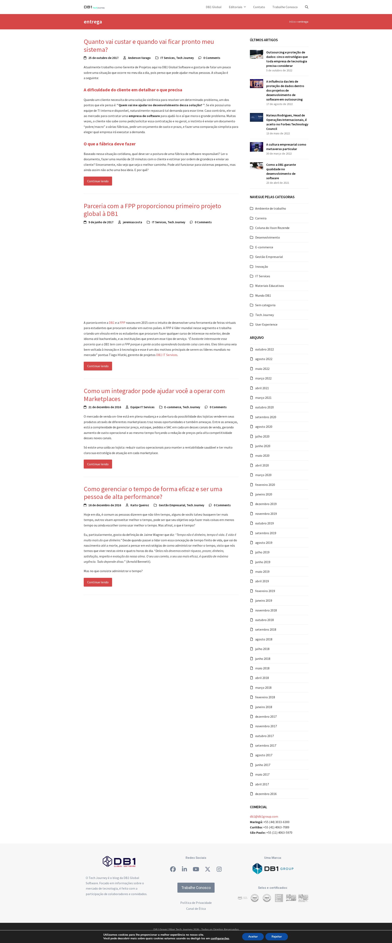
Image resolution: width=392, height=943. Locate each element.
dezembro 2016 (266, 794)
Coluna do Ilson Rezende (272, 228)
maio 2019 (262, 571)
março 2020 (263, 475)
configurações (220, 938)
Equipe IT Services (142, 407)
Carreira (260, 218)
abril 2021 (262, 388)
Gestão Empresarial (172, 505)
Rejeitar (277, 937)
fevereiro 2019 (265, 591)
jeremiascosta (132, 222)
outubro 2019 (264, 523)
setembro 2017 (265, 745)
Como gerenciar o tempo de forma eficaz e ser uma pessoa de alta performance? (153, 493)
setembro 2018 (265, 629)
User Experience (266, 324)
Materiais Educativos (269, 286)
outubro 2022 (264, 349)
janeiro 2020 (263, 494)
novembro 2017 (266, 726)
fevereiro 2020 (265, 485)
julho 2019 (262, 552)
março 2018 (263, 687)
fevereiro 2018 (265, 697)
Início (292, 21)
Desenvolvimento (267, 237)
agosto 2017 (263, 755)
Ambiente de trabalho (270, 208)
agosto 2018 (263, 639)
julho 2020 (262, 436)
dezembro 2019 (266, 504)
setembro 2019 (265, 533)
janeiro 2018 (263, 707)
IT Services (167, 58)
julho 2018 (262, 649)
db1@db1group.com (264, 816)
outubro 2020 (264, 407)
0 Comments (211, 58)
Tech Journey (185, 58)
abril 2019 (262, 581)
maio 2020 (262, 455)
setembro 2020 (265, 417)
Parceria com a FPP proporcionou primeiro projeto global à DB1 (152, 210)
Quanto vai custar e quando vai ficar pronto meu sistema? (149, 45)
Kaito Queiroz (139, 505)
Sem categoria (265, 305)
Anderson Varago (139, 58)
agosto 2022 (263, 359)
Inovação (261, 266)
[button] (306, 7)
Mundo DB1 (263, 295)
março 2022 (263, 378)
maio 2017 (262, 774)
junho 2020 (262, 446)
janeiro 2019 (263, 600)
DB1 (112, 323)
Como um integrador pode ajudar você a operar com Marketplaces (154, 395)
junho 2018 (262, 659)
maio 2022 (262, 369)
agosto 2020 (263, 427)
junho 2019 (262, 562)
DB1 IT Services (166, 355)
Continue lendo (98, 181)
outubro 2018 (264, 620)
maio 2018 (262, 668)
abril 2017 (262, 784)
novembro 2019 (266, 514)
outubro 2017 (264, 736)
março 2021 (263, 398)
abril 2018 (262, 678)
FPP (123, 323)
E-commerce (172, 407)
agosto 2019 (263, 543)
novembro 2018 (266, 610)
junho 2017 (262, 765)
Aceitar (253, 937)
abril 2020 (262, 465)
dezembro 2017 (266, 716)
